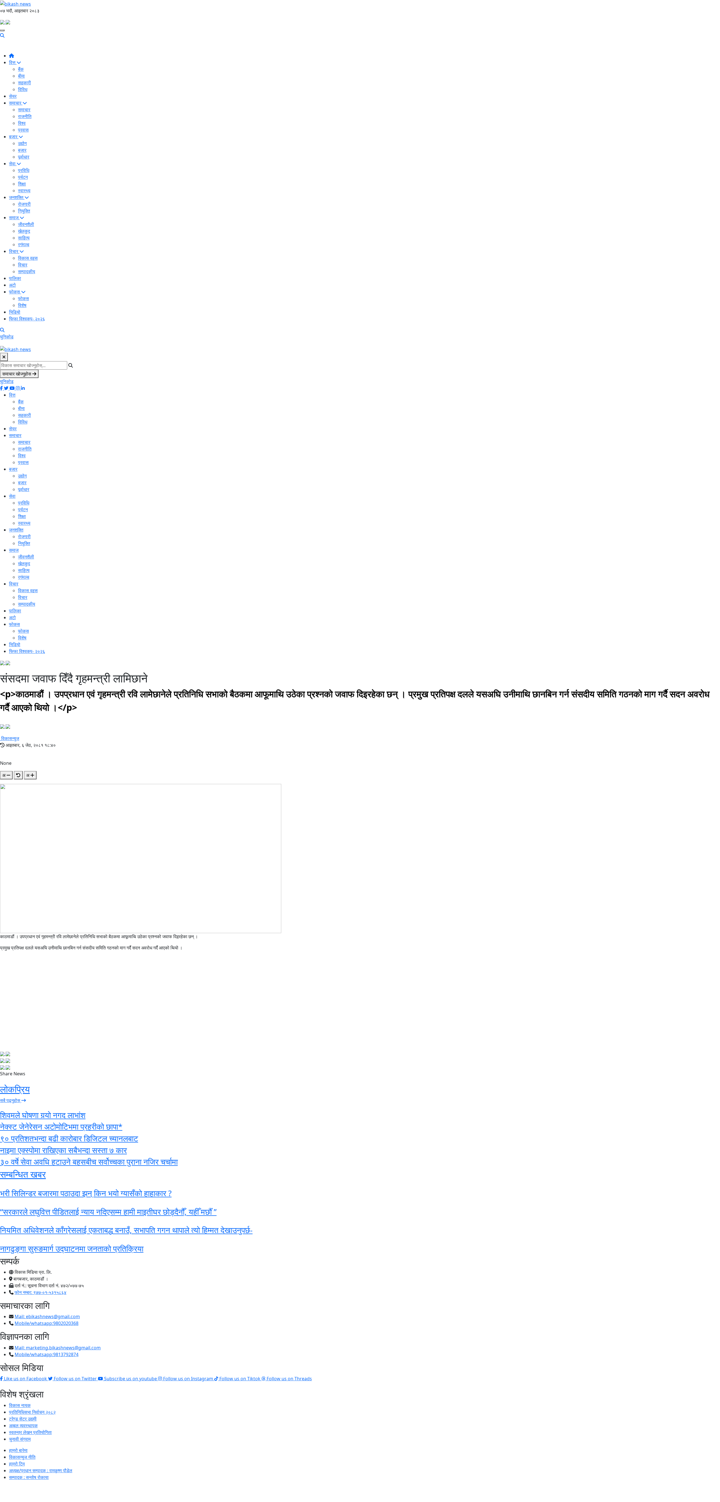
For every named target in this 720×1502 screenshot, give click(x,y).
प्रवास (23, 130)
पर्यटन (23, 177)
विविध (22, 89)
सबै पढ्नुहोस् (10, 1100)
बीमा (21, 76)
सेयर (13, 96)
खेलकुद (24, 231)
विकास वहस (28, 258)
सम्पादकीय (26, 271)
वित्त (13, 62)
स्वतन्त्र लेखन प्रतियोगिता (30, 1432)
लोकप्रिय (15, 1089)
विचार (14, 251)
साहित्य (24, 238)
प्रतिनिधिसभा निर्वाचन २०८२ (32, 1412)
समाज (14, 217)
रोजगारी (24, 204)
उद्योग (22, 143)
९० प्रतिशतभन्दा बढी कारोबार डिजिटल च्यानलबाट (69, 1138)
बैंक (21, 69)
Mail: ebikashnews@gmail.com (47, 1316)
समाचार (15, 103)
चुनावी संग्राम (20, 1439)
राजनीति (25, 116)
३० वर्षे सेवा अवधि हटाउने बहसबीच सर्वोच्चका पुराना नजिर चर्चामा (89, 1161)
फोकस (15, 292)
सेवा (13, 163)
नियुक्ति (24, 211)
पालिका (15, 278)
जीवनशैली (26, 224)
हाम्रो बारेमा (18, 1450)
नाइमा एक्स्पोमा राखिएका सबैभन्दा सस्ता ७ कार (63, 1150)
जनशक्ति (16, 197)
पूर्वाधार (23, 157)
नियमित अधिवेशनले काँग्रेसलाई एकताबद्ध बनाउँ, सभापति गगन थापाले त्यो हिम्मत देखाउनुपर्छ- (126, 1230)
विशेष (22, 305)
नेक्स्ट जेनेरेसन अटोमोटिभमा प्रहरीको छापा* (61, 1126)
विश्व (22, 123)
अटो (12, 285)
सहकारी (24, 83)
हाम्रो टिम (17, 1464)
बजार (14, 137)
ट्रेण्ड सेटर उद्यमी (23, 1419)
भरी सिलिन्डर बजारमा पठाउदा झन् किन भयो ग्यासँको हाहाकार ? (86, 1193)
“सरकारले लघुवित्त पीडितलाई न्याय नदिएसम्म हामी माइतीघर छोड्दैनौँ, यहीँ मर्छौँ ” (108, 1211)
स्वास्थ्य (24, 190)
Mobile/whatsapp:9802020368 (46, 1323)
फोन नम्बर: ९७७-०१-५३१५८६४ (40, 1292)
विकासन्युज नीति (22, 1457)
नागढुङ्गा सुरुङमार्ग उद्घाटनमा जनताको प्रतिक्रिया (71, 1248)
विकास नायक (20, 1405)
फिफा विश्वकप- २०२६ (27, 319)
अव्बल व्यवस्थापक (23, 1425)
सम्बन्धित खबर (23, 1174)
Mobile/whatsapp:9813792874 (46, 1354)
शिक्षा (22, 184)
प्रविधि (23, 170)
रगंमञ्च (23, 244)
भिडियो (14, 312)
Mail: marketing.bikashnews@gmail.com (58, 1348)
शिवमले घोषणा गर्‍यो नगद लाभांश (43, 1115)
